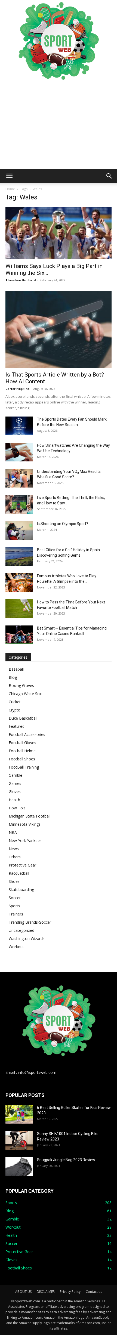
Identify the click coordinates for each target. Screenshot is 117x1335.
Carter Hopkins (17, 389)
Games (15, 783)
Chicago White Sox (25, 693)
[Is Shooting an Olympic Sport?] (19, 530)
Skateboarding (21, 889)
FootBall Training (24, 767)
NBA (13, 832)
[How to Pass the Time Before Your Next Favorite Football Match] (19, 608)
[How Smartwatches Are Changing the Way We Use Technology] (19, 452)
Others (15, 856)
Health (14, 799)
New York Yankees (25, 840)
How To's (17, 807)
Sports (14, 905)
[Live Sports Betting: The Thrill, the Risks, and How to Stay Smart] (19, 504)
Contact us (94, 1291)
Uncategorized (21, 930)
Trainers (16, 914)
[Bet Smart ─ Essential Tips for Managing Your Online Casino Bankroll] (19, 634)
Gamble (15, 775)
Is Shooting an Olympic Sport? (62, 524)
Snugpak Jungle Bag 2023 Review (66, 1160)
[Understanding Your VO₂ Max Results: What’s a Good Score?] (19, 478)
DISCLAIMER (46, 1291)
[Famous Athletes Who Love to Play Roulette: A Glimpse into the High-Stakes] (19, 582)
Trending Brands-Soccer (30, 922)
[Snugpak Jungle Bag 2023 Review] (19, 1166)
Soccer (15, 897)
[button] (9, 176)
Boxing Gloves (21, 685)
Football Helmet (23, 750)
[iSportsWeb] (58, 41)
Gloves (15, 791)
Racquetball (19, 873)
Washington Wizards (27, 938)
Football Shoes (22, 758)
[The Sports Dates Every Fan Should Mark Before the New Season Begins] (19, 426)
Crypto (14, 710)
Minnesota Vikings (25, 824)
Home (10, 189)
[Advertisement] (58, 125)
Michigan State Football (29, 816)
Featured (16, 726)
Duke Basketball (23, 718)
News (14, 848)
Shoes (14, 881)
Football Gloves (22, 742)
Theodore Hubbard (20, 280)
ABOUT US (23, 1291)
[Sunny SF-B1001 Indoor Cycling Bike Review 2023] (19, 1140)
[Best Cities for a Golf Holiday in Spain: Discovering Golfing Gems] (19, 556)
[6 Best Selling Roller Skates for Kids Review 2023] (19, 1114)
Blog (13, 677)
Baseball (16, 669)
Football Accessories (27, 734)
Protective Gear (22, 865)
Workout (16, 946)
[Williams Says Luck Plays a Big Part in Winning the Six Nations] (58, 233)
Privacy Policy (70, 1291)
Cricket (15, 701)
